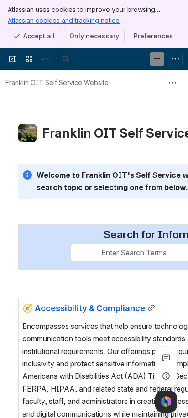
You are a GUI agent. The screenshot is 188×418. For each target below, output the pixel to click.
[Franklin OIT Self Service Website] (47, 59)
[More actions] (172, 82)
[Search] (65, 59)
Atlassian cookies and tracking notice (64, 20)
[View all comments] (166, 357)
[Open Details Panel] (166, 376)
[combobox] (77, 252)
